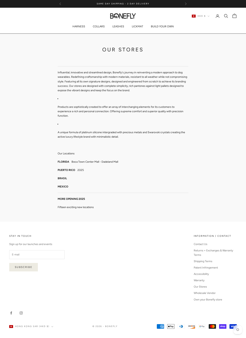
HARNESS (78, 26)
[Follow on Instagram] (21, 313)
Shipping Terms (203, 261)
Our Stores (200, 286)
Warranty (199, 280)
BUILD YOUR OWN (162, 26)
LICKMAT (137, 26)
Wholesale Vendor (205, 293)
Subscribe (23, 267)
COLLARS (99, 26)
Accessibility (201, 274)
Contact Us (200, 244)
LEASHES (118, 26)
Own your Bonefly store (208, 299)
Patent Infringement (206, 267)
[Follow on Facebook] (11, 313)
